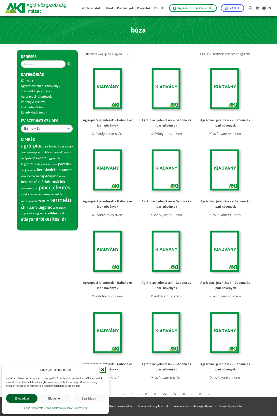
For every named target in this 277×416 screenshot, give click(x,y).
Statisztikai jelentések (36, 91)
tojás (30, 208)
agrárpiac (32, 145)
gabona (45, 164)
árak (61, 213)
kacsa (33, 170)
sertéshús (56, 194)
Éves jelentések (32, 107)
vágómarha (27, 213)
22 (146, 394)
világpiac (43, 207)
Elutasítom (55, 398)
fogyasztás (53, 158)
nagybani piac (49, 176)
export (41, 158)
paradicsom (26, 188)
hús (22, 170)
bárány (69, 146)
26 (183, 394)
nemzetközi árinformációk (43, 181)
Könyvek (27, 80)
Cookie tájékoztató (33, 408)
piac (35, 188)
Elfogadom (22, 398)
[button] (103, 370)
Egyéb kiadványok (34, 112)
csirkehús (43, 152)
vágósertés (41, 213)
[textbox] (32, 128)
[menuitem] (92, 8)
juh (27, 170)
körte (23, 176)
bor (62, 146)
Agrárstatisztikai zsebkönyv (40, 86)
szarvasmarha (29, 201)
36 (200, 394)
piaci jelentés (54, 187)
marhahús (33, 176)
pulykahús (36, 194)
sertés (46, 194)
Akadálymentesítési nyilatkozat (193, 406)
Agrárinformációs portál (195, 8)
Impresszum (81, 408)
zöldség (53, 213)
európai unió (28, 158)
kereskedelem (49, 169)
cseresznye (32, 152)
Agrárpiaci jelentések (36, 96)
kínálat (66, 170)
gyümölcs (64, 164)
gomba (53, 164)
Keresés (29, 56)
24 (165, 394)
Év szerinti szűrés (39, 120)
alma (45, 146)
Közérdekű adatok (120, 406)
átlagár (28, 219)
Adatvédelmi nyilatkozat (59, 408)
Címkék (28, 139)
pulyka (25, 194)
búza (23, 152)
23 (156, 394)
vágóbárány (59, 207)
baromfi (54, 146)
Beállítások (89, 398)
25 (174, 394)
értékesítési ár (51, 219)
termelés (43, 201)
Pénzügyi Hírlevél (34, 102)
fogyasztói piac (30, 164)
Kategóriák (32, 74)
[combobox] (47, 128)
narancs (62, 176)
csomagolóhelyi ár (61, 152)
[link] (257, 8)
